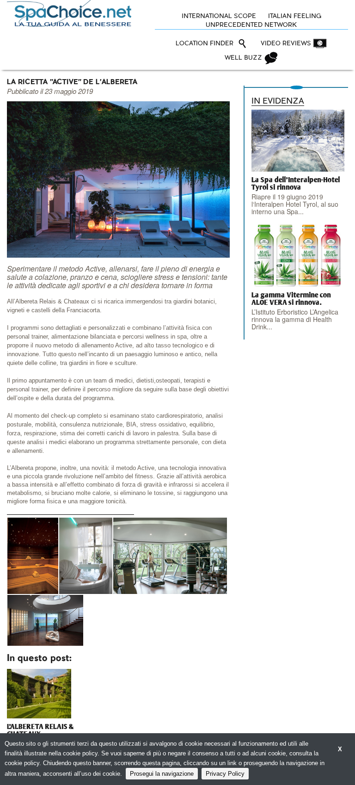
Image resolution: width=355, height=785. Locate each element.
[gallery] (32, 556)
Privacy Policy (225, 773)
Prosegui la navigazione (162, 773)
